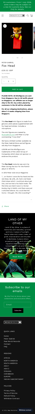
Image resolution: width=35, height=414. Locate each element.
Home (6, 336)
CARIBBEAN (9, 374)
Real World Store (13, 410)
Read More (17, 257)
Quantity (5, 77)
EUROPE (7, 376)
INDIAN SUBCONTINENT (13, 379)
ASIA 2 (6, 369)
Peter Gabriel (8, 62)
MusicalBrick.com (8, 135)
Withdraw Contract (12, 398)
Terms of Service (10, 393)
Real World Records (12, 341)
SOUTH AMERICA (11, 363)
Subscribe (17, 310)
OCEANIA (7, 371)
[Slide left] (13, 58)
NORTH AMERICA (11, 361)
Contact (7, 344)
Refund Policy (9, 396)
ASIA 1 (6, 366)
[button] (2, 15)
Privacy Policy (9, 390)
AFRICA (7, 358)
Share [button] (6, 206)
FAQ (5, 347)
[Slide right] (22, 58)
